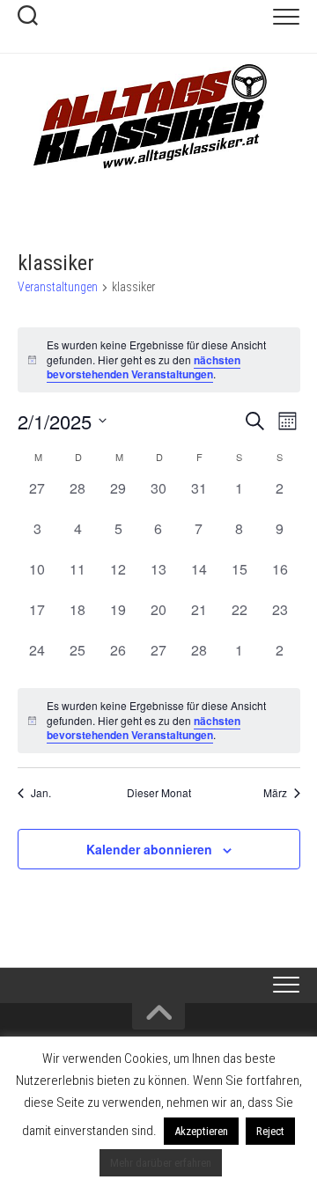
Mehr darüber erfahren (160, 1162)
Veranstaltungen (58, 287)
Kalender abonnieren (149, 849)
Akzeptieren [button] (201, 1131)
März (275, 793)
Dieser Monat (159, 793)
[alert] (159, 720)
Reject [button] (270, 1131)
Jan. (41, 793)
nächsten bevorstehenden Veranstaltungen (143, 367)
